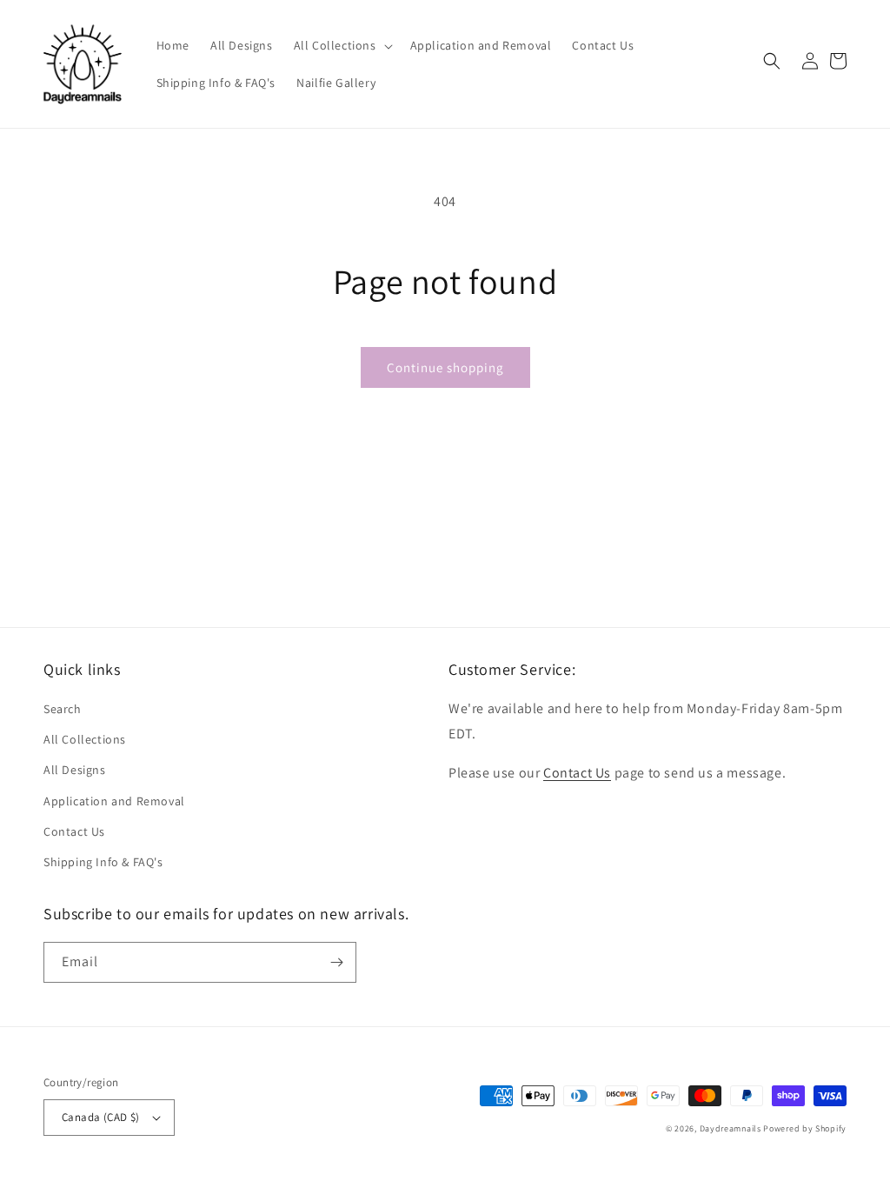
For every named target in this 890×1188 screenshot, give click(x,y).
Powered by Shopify (805, 1128)
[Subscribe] (336, 962)
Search (62, 709)
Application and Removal (114, 801)
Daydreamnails (730, 1128)
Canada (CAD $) (101, 1117)
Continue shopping (445, 367)
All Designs (74, 770)
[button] (341, 45)
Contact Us (74, 831)
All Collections (84, 739)
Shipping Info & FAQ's (103, 862)
